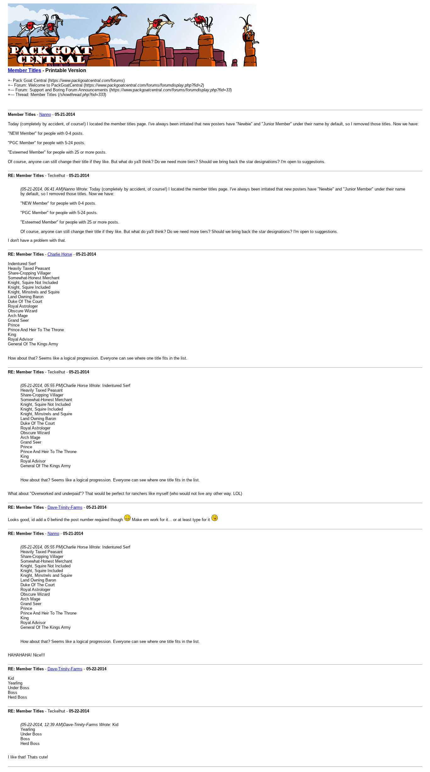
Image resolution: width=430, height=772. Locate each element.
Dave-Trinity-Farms (65, 507)
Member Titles (24, 70)
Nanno (45, 114)
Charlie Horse (60, 254)
